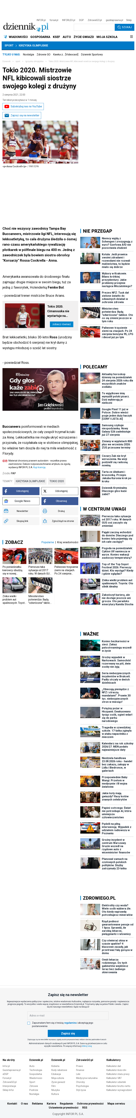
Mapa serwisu (116, 1103)
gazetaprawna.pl (114, 20)
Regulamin (66, 1103)
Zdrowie (33, 1086)
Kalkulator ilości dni (116, 1070)
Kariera (51, 1103)
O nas (24, 1103)
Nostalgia (28, 54)
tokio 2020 (57, 481)
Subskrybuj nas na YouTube (26, 106)
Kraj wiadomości (67, 542)
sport (18, 61)
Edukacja (56, 1074)
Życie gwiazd (58, 1082)
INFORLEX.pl (68, 20)
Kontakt (12, 1103)
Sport (9, 45)
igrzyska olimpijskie (30, 481)
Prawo (79, 1066)
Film (53, 1086)
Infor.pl (6, 1066)
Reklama (37, 1103)
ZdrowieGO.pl (95, 20)
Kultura (55, 1094)
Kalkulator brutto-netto (118, 1086)
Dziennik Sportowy (92, 54)
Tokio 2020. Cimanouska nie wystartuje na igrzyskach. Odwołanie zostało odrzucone (60, 311)
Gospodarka (35, 1074)
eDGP (5, 1074)
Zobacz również (61, 324)
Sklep (129, 20)
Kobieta (55, 1066)
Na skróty (9, 1060)
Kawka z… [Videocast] (65, 54)
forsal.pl (54, 20)
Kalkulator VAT (114, 1078)
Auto (31, 1066)
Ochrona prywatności (90, 1103)
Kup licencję (39, 467)
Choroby (80, 1082)
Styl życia (81, 1090)
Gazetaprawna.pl (12, 1070)
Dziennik (6, 61)
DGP (81, 20)
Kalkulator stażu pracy (118, 1074)
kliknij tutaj (87, 1046)
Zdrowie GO (43, 54)
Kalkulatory (113, 1060)
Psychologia (82, 1086)
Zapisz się (68, 1033)
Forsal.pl (7, 1078)
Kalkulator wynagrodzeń (119, 1090)
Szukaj (127, 27)
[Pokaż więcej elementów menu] (131, 36)
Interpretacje (9, 1086)
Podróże (33, 1090)
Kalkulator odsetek (116, 1082)
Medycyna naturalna (87, 1078)
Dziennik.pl (36, 1060)
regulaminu (70, 1022)
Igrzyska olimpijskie (33, 45)
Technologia (35, 1070)
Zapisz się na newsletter (25, 115)
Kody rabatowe (59, 1070)
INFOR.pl (41, 20)
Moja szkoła (57, 1078)
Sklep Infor (8, 1090)
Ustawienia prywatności (63, 1107)
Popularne (47, 542)
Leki (78, 1074)
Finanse (80, 1070)
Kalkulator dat (113, 1066)
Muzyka (55, 1090)
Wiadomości (35, 1078)
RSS (84, 1107)
